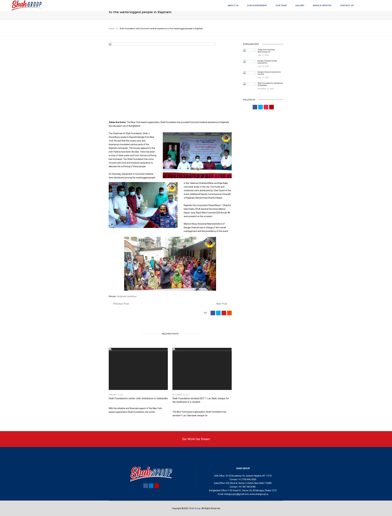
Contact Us (347, 5)
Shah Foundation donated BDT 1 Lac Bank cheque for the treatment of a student (200, 400)
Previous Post (121, 303)
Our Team (281, 5)
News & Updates (322, 5)
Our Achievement (257, 5)
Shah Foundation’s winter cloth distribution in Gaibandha (138, 398)
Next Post (221, 303)
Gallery (299, 5)
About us (233, 5)
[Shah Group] (26, 5)
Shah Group (195, 508)
